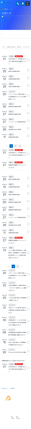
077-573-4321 (17, 409)
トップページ (5, 388)
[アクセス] (23, 3)
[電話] (18, 3)
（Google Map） (15, 406)
